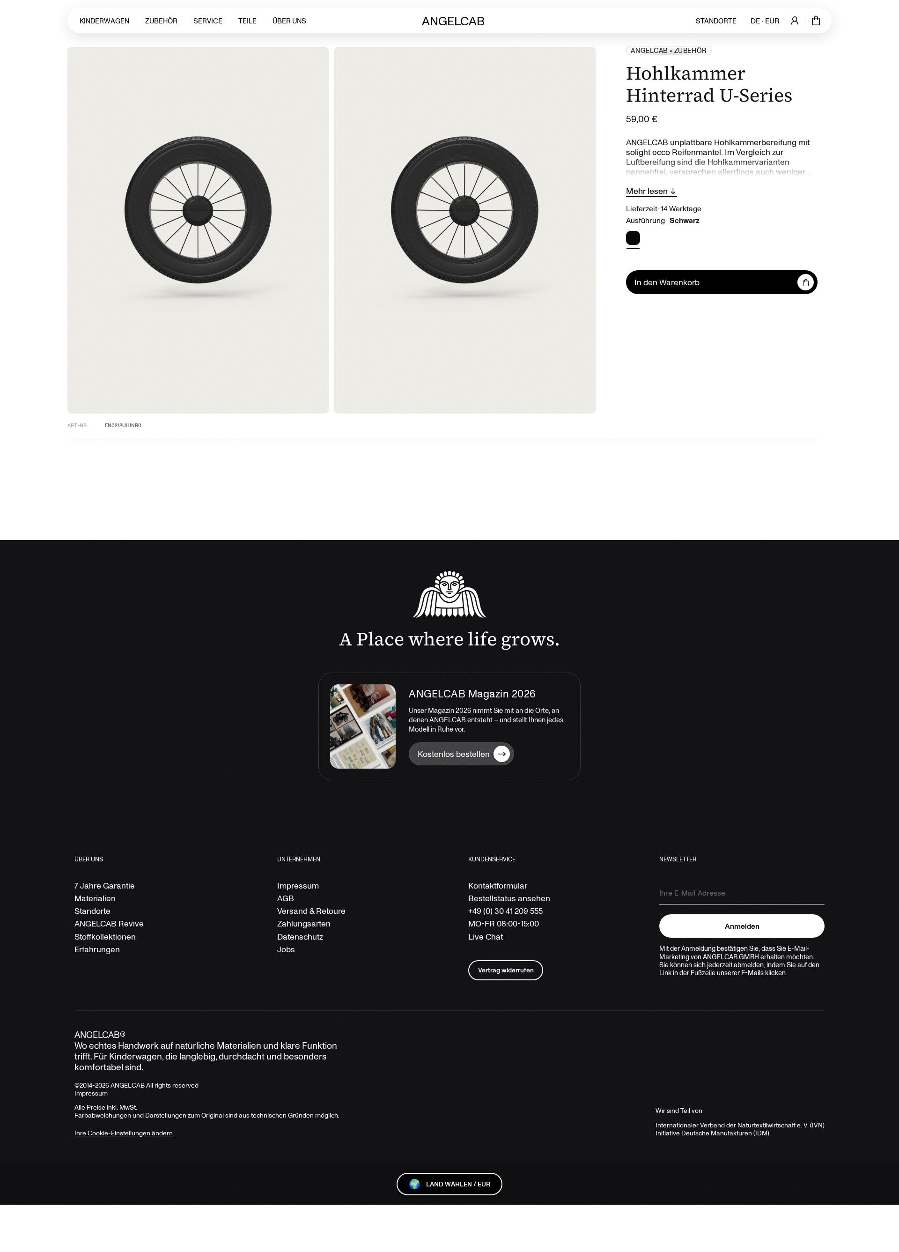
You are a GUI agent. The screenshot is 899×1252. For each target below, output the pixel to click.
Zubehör (161, 20)
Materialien (95, 898)
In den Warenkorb (667, 282)
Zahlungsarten (304, 923)
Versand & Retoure (311, 911)
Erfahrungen (97, 949)
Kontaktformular (497, 885)
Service (207, 20)
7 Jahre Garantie (104, 885)
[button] (633, 238)
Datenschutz (300, 936)
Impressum (298, 885)
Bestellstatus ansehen (509, 898)
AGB (285, 898)
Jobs (286, 949)
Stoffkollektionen (105, 936)
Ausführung (663, 220)
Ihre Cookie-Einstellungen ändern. (124, 1132)
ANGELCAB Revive (109, 923)
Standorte (716, 20)
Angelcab (649, 50)
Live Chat (485, 936)
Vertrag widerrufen (506, 969)
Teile (247, 20)
